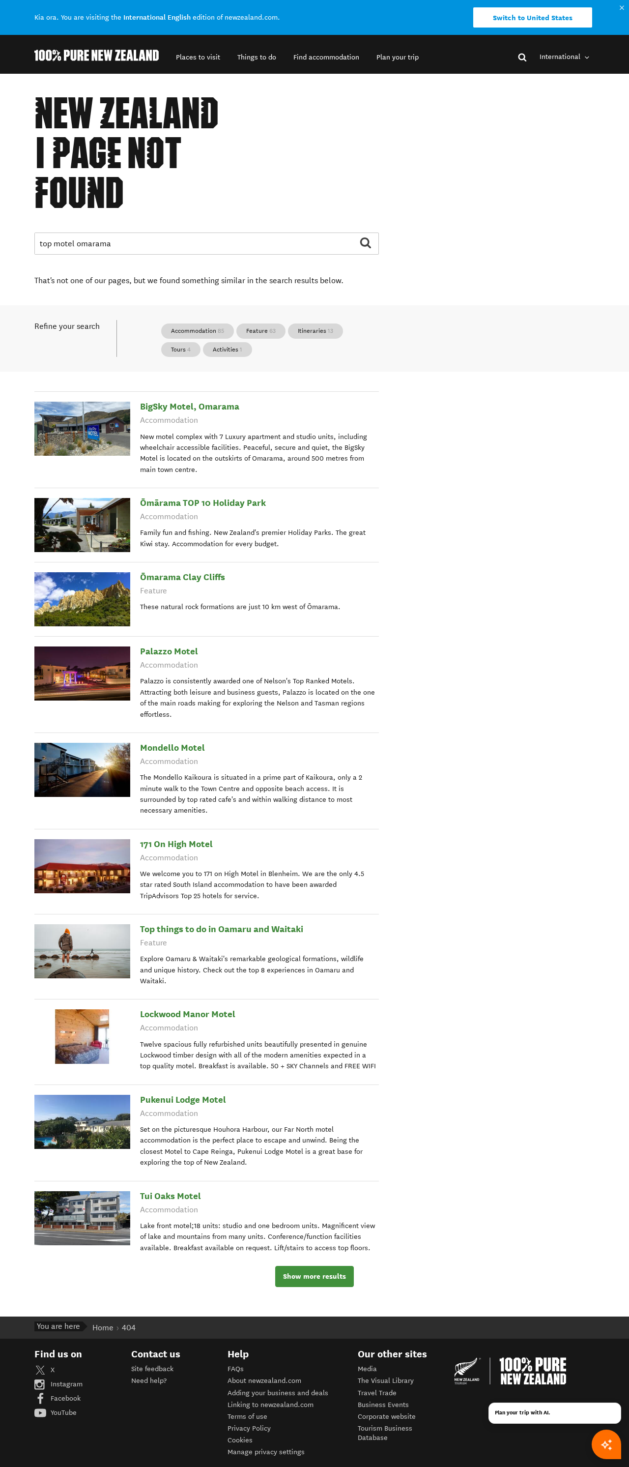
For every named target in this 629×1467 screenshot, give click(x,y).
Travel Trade (377, 1393)
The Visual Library (386, 1381)
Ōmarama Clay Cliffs (182, 577)
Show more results (314, 1276)
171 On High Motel (176, 844)
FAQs (236, 1369)
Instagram (66, 1384)
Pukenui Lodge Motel (183, 1099)
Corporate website (387, 1416)
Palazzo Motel (169, 651)
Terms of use (247, 1416)
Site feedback (152, 1369)
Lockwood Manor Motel (187, 1014)
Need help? (149, 1381)
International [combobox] (561, 57)
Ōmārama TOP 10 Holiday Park (203, 502)
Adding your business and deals (278, 1393)
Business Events (383, 1405)
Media (367, 1369)
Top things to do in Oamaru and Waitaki (221, 929)
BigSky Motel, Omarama (189, 406)
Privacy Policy (249, 1428)
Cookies (240, 1440)
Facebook (65, 1398)
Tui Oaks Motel (170, 1196)
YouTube (63, 1412)
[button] (198, 57)
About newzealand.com (264, 1381)
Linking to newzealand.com (271, 1405)
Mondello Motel (172, 747)
